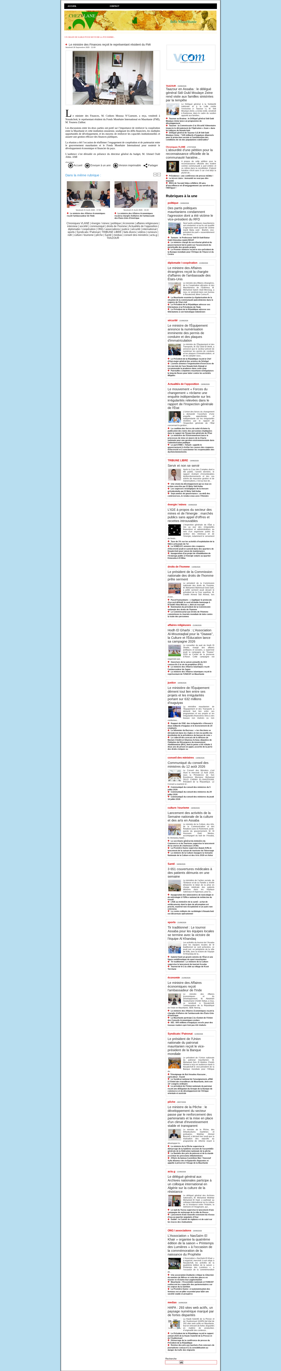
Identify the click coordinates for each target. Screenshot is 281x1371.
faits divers (130, 232)
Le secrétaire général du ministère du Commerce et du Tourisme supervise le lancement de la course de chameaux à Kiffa (191, 843)
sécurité (135, 229)
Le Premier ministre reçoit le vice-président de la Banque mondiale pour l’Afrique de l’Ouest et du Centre (191, 251)
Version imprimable (129, 165)
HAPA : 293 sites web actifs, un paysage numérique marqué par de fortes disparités (191, 1311)
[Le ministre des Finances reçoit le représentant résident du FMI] (112, 51)
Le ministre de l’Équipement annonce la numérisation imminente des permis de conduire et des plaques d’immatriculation (188, 333)
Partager (152, 165)
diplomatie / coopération (82, 229)
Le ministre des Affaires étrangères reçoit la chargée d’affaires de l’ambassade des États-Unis (189, 273)
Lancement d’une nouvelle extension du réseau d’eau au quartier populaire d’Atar (191, 1216)
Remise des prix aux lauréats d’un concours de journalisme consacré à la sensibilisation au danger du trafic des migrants (191, 1347)
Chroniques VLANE (78, 223)
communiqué (97, 226)
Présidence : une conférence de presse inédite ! (191, 176)
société (84, 226)
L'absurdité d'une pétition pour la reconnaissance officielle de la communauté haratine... (189, 153)
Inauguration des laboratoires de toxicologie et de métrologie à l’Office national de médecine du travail (191, 897)
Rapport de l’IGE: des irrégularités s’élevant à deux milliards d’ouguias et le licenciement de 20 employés (190, 725)
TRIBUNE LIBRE (112, 232)
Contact (114, 6)
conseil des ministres (136, 235)
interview (72, 226)
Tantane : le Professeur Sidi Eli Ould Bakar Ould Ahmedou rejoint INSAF (189, 239)
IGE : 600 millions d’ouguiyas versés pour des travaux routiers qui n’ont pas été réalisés (190, 1023)
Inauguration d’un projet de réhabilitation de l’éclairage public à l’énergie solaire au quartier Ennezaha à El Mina (189, 555)
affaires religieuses (147, 223)
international (149, 229)
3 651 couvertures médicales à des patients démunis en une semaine (190, 872)
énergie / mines (100, 223)
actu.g (153, 235)
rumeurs (152, 232)
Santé (108, 235)
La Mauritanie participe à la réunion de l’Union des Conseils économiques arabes (190, 1019)
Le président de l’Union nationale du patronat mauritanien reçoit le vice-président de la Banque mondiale (186, 1046)
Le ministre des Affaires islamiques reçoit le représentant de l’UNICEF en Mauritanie (190, 673)
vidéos (142, 232)
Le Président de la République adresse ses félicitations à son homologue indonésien (189, 310)
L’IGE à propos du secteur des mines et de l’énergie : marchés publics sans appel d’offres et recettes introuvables (190, 515)
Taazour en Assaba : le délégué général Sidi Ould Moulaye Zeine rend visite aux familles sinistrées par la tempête (189, 94)
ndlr (70, 235)
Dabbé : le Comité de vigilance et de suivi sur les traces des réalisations (190, 1220)
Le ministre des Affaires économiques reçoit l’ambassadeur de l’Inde (86, 214)
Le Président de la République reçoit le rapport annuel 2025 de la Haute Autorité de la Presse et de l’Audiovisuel (191, 1335)
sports (71, 232)
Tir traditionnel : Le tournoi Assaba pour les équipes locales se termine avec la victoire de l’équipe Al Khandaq (191, 933)
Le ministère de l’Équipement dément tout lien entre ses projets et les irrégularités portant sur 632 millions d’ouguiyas (188, 695)
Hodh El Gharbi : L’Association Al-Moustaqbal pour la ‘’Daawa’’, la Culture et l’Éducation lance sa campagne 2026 (191, 635)
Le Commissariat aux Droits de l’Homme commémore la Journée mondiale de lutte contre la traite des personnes (190, 614)
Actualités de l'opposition (143, 226)
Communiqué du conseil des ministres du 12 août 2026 (188, 764)
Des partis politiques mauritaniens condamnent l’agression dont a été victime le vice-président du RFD (190, 213)
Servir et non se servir (184, 465)
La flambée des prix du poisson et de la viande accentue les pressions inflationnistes (190, 1154)
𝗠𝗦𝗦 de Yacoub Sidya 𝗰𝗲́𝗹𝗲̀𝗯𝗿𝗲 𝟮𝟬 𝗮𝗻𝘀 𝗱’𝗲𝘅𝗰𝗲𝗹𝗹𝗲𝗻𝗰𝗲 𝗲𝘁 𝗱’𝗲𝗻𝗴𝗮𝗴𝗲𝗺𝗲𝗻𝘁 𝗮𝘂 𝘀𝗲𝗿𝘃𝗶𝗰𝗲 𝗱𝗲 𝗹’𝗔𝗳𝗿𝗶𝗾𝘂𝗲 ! (190, 185)
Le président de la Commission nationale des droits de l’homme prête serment (191, 575)
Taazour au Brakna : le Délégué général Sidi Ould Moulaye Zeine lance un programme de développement (190, 120)
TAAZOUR (113, 238)
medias (118, 235)
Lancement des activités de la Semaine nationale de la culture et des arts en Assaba (190, 816)
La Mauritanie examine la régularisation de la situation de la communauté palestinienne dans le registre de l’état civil (190, 299)
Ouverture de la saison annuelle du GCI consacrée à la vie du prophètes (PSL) (187, 663)
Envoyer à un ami (100, 165)
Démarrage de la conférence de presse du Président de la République (189, 1341)
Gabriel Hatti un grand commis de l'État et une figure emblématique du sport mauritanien (190, 958)
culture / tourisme (84, 235)
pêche (99, 235)
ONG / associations (109, 229)
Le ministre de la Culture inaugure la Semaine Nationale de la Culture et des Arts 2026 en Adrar (190, 854)
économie (128, 223)
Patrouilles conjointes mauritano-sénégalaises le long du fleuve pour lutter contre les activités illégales (191, 373)
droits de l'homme (117, 226)
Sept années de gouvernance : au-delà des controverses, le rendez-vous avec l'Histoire (189, 494)
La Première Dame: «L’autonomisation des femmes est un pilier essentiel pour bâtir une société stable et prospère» (189, 1291)
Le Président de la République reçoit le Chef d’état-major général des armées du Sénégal (189, 360)
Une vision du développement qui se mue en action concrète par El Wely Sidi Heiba (189, 485)
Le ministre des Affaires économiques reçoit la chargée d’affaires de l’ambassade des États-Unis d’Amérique (134, 215)
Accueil (72, 6)
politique (116, 223)
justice (125, 229)
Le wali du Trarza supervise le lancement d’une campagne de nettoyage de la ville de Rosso (191, 1211)
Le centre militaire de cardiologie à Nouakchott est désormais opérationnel (191, 912)
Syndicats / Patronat (88, 232)
